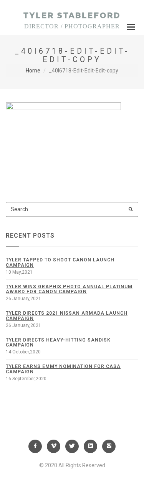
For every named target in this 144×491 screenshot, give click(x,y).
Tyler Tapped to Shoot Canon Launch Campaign (60, 262)
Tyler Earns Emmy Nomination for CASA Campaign (63, 369)
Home (33, 70)
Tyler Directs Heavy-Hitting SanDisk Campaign (58, 342)
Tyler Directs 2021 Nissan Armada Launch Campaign (66, 315)
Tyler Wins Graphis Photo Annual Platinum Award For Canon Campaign (69, 289)
